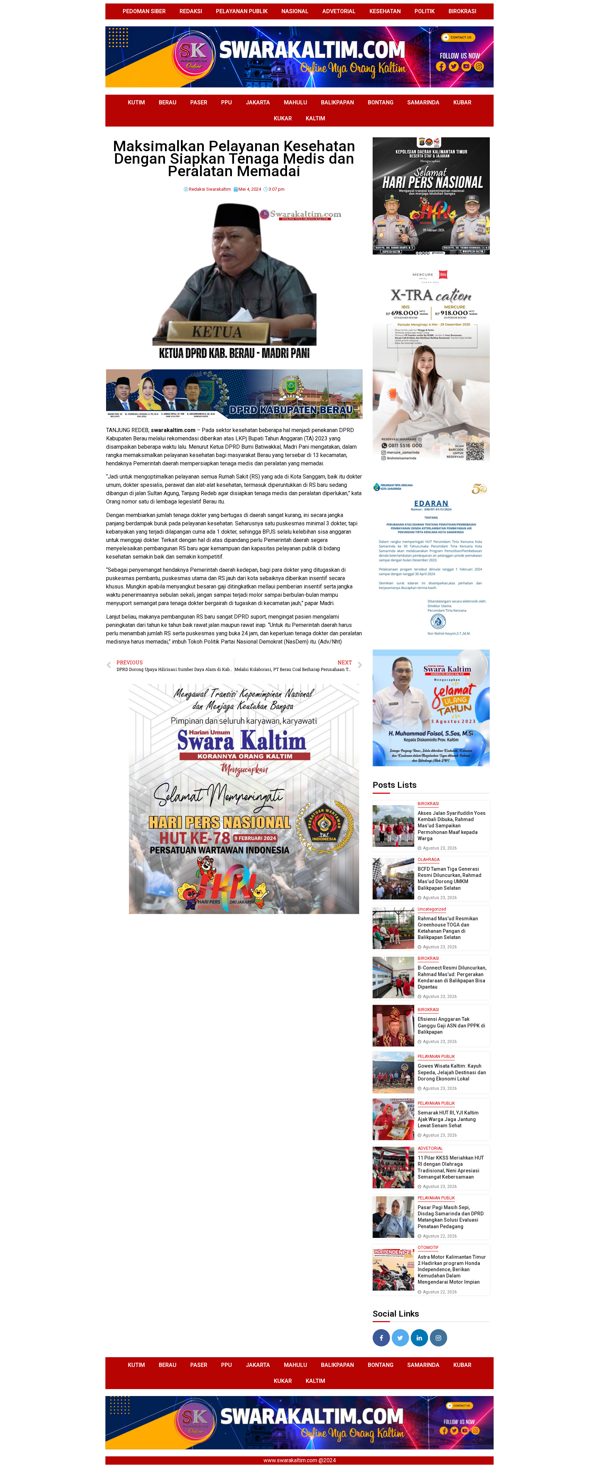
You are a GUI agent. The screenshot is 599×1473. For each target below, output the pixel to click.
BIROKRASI (462, 11)
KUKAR (283, 118)
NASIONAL (295, 11)
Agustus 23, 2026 (440, 848)
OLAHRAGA (429, 859)
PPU (226, 102)
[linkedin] (419, 1337)
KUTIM (136, 102)
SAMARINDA (423, 102)
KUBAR (462, 102)
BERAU (167, 102)
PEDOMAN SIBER (144, 11)
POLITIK (425, 11)
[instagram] (438, 1337)
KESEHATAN (385, 11)
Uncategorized (432, 909)
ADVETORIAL (339, 11)
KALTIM (315, 118)
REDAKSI (191, 11)
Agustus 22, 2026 (440, 1236)
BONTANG (380, 102)
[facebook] (381, 1337)
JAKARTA (258, 102)
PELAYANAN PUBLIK (242, 11)
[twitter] (400, 1337)
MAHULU (295, 102)
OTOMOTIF (428, 1247)
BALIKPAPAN (337, 102)
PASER (198, 102)
